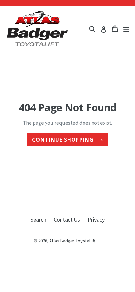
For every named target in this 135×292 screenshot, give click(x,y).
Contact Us (67, 219)
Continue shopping (63, 139)
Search (38, 219)
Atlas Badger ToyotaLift (72, 241)
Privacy (96, 219)
